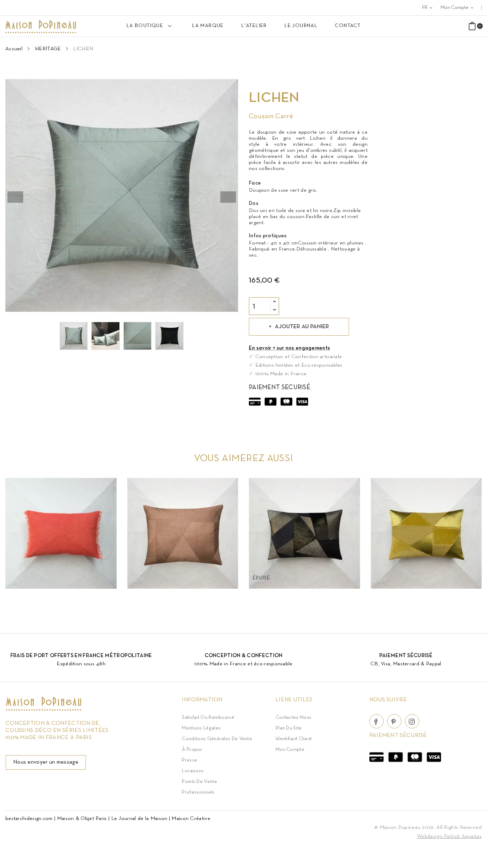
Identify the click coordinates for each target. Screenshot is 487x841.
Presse (189, 760)
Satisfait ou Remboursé (208, 717)
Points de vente (199, 781)
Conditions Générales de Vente (217, 739)
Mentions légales (201, 728)
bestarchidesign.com (29, 818)
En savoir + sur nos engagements (289, 348)
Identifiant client (294, 739)
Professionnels (198, 792)
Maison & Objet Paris (82, 818)
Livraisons (193, 771)
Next (228, 197)
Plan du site (289, 728)
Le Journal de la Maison (139, 818)
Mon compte (290, 749)
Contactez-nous (293, 717)
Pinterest (394, 721)
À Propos (192, 749)
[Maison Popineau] (43, 709)
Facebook (376, 721)
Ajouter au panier (302, 326)
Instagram (412, 721)
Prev (15, 197)
